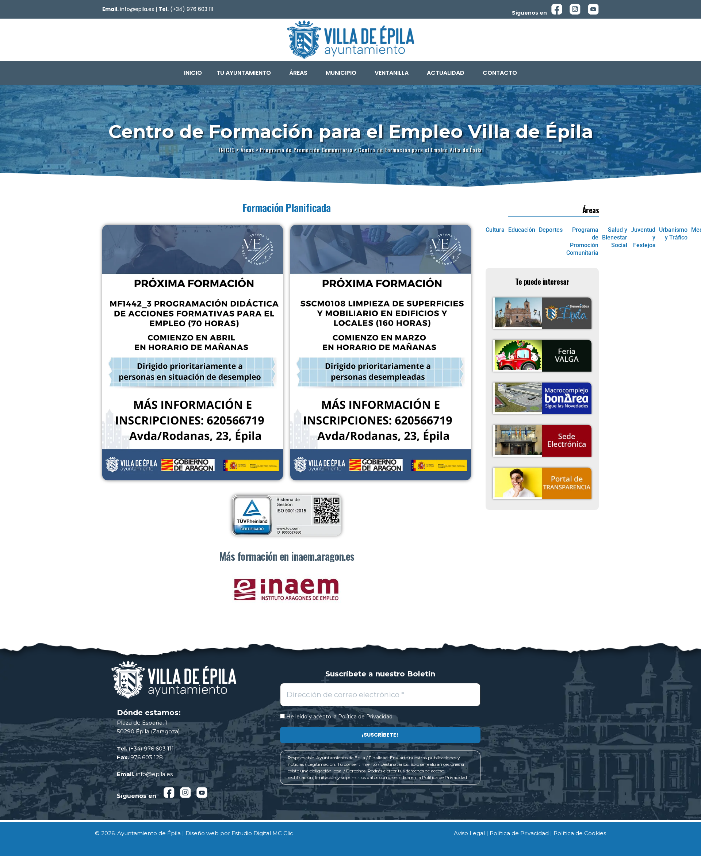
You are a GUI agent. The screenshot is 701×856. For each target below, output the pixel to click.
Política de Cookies (579, 833)
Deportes (551, 229)
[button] (245, 73)
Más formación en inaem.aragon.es (287, 556)
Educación (521, 229)
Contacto (500, 73)
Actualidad (445, 73)
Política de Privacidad (365, 716)
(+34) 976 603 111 (191, 9)
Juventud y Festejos (643, 237)
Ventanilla (392, 73)
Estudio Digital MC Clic (262, 833)
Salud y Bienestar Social (614, 237)
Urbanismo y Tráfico (673, 233)
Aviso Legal (469, 833)
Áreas (298, 73)
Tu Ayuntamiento (244, 73)
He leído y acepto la (338, 717)
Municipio (341, 73)
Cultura (495, 229)
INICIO (193, 73)
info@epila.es (137, 9)
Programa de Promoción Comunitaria (582, 241)
